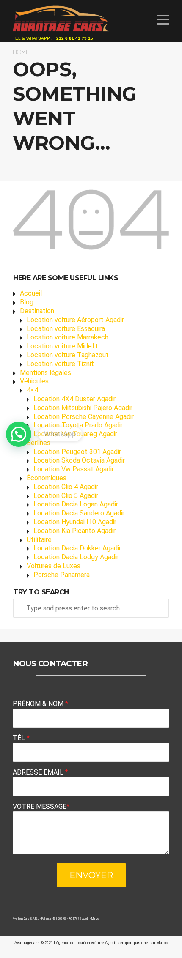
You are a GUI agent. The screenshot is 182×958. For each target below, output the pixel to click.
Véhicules (34, 381)
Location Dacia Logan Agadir (75, 504)
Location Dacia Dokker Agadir (77, 548)
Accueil (31, 293)
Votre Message (41, 806)
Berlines (38, 443)
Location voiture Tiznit (60, 364)
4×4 (32, 390)
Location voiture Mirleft (62, 346)
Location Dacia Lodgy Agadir (76, 557)
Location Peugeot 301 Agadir (77, 452)
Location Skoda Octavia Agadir (79, 460)
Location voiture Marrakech (67, 337)
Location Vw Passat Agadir (73, 469)
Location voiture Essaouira (66, 329)
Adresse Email (40, 772)
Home (21, 51)
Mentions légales (45, 373)
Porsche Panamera (61, 575)
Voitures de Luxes (53, 566)
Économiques (46, 478)
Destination (37, 311)
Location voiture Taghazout (68, 355)
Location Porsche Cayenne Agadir (83, 417)
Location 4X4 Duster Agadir (74, 399)
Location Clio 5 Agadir (65, 496)
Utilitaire (39, 540)
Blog (26, 302)
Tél (21, 738)
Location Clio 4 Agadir (65, 487)
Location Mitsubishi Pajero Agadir (82, 408)
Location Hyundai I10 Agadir (74, 522)
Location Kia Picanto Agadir (74, 531)
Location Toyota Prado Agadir (78, 425)
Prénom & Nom (40, 704)
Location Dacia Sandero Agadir (78, 513)
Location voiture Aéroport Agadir (75, 320)
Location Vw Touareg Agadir (75, 434)
